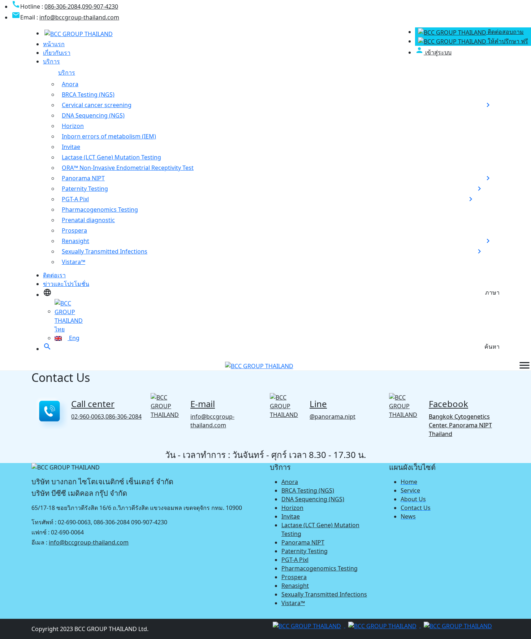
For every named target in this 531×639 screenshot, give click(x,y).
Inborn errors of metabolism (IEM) (109, 136)
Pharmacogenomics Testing (100, 209)
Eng (73, 338)
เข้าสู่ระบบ (433, 52)
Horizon (73, 126)
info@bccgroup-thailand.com (79, 17)
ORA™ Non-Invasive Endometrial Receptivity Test (128, 168)
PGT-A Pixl (75, 199)
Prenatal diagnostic (88, 220)
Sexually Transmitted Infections (104, 251)
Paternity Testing (85, 189)
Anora (70, 84)
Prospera (74, 230)
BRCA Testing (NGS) (88, 94)
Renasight (75, 241)
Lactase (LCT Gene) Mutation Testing (111, 157)
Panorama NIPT (83, 178)
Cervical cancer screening (96, 105)
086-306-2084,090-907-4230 (81, 6)
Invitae (71, 147)
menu (524, 365)
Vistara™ (73, 262)
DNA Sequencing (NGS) (93, 115)
